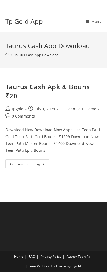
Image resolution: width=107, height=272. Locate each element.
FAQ (32, 256)
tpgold (18, 108)
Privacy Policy (51, 256)
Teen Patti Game (81, 108)
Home (18, 256)
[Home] (7, 54)
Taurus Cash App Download (36, 54)
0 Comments (23, 116)
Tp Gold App (24, 21)
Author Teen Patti (80, 256)
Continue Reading (29, 162)
